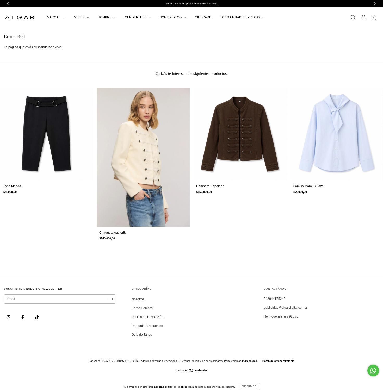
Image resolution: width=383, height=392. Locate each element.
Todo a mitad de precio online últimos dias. (191, 3)
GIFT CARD (203, 17)
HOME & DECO (170, 17)
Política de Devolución (147, 317)
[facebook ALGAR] (23, 317)
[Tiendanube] (191, 371)
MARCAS (54, 17)
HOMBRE (105, 17)
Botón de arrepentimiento (278, 360)
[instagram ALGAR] (9, 317)
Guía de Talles (142, 335)
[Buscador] (353, 18)
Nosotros (138, 299)
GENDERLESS (136, 17)
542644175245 (275, 299)
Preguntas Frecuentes (147, 326)
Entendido (249, 386)
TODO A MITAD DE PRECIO (240, 17)
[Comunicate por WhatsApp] (373, 370)
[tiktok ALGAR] (36, 317)
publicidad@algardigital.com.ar (286, 307)
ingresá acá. (250, 360)
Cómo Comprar (142, 308)
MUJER (79, 17)
